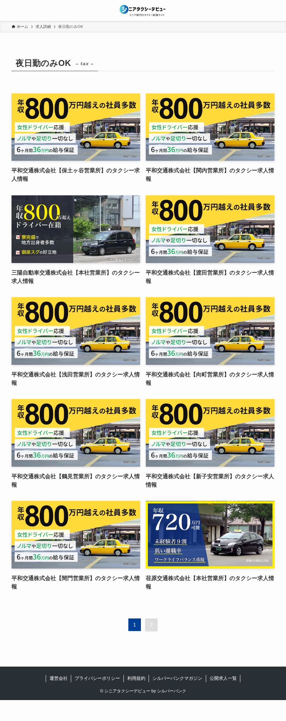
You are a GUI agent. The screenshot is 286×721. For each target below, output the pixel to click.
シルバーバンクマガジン (177, 678)
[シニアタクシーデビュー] (143, 10)
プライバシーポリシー (97, 678)
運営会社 (59, 678)
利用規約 (136, 678)
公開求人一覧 (223, 678)
